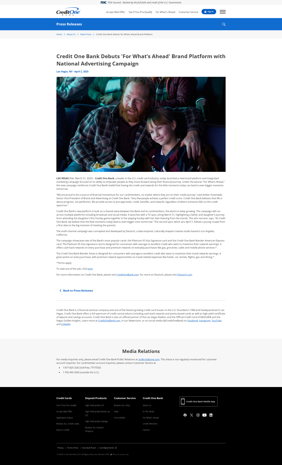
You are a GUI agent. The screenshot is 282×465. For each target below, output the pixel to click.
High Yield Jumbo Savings (96, 421)
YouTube (216, 320)
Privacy (60, 447)
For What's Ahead (165, 12)
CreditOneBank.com (127, 274)
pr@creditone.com (149, 359)
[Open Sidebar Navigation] (223, 11)
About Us (71, 34)
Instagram (204, 320)
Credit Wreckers (150, 423)
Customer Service (188, 12)
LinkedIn (65, 324)
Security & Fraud (89, 447)
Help (116, 411)
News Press (86, 34)
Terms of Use (72, 447)
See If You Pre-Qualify (140, 12)
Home (59, 34)
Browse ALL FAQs (122, 405)
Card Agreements (106, 447)
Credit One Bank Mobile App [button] (200, 401)
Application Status (64, 417)
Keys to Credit (62, 429)
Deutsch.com (184, 274)
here (90, 268)
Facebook (192, 320)
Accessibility (119, 417)
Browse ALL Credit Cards (67, 423)
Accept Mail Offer (115, 12)
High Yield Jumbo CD (94, 405)
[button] (224, 26)
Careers (146, 429)
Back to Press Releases (78, 290)
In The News (148, 411)
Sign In (211, 11)
